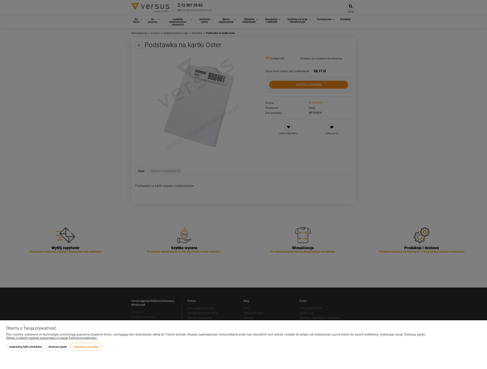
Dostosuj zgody (58, 346)
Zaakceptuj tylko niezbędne (25, 346)
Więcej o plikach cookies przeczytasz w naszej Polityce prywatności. (51, 338)
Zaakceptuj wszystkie (86, 346)
